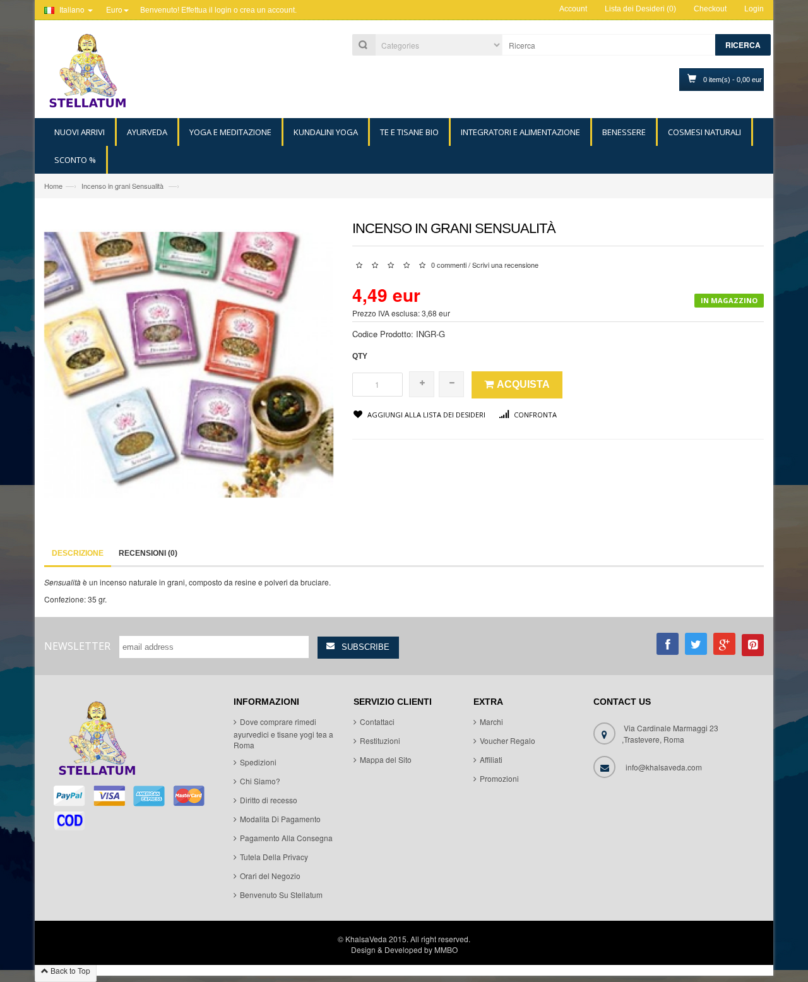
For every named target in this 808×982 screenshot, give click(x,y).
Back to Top (69, 970)
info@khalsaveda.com (664, 767)
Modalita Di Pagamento (280, 818)
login (223, 10)
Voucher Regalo (507, 740)
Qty (359, 356)
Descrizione (78, 553)
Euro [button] (114, 9)
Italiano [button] (71, 9)
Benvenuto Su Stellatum (281, 894)
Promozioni (499, 778)
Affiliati (491, 759)
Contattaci (377, 721)
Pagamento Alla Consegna (286, 837)
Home (53, 186)
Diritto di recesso (268, 799)
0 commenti (448, 265)
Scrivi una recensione (505, 265)
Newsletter (77, 646)
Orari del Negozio (270, 875)
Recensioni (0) (148, 553)
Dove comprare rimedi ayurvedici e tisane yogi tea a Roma (283, 733)
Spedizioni (258, 762)
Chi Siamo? (260, 780)
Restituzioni (380, 740)
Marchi (491, 721)
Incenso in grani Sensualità (123, 186)
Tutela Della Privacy (274, 856)
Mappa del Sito (386, 759)
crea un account (267, 10)
